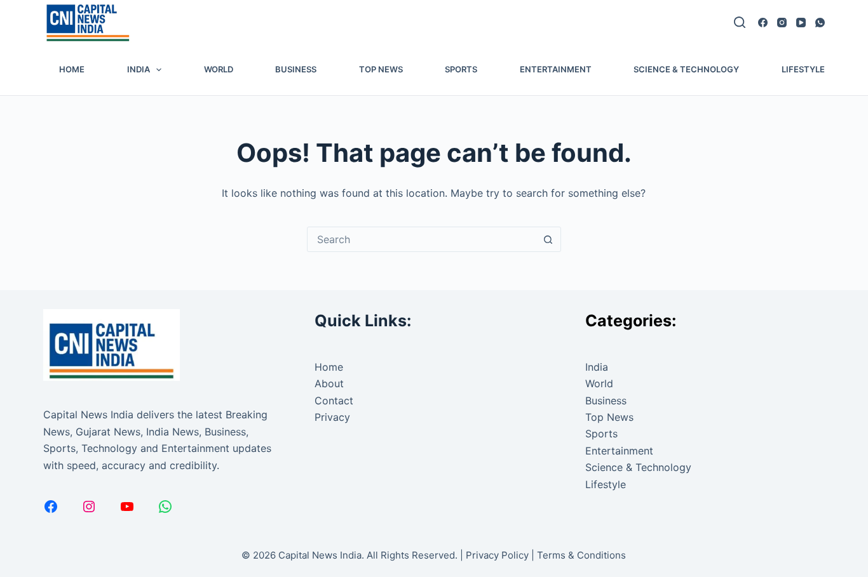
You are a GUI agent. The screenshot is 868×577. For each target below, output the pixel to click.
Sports (461, 69)
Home (72, 69)
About (329, 383)
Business (295, 69)
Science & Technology (686, 69)
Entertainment (556, 69)
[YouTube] (801, 22)
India (138, 69)
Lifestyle (803, 69)
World (218, 69)
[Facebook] (763, 22)
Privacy (332, 417)
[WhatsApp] (820, 22)
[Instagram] (782, 22)
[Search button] (548, 239)
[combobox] (422, 239)
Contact (334, 400)
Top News (381, 69)
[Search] (739, 22)
